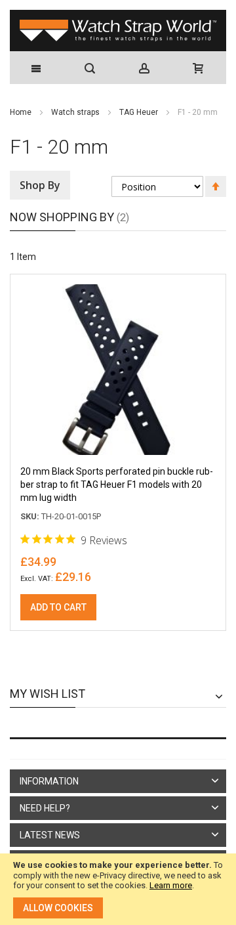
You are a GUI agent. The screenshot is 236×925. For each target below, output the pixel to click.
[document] (118, 889)
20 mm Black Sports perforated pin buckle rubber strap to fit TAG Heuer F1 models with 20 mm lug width (116, 484)
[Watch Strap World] (118, 30)
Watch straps (76, 112)
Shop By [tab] (40, 185)
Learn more (170, 885)
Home (21, 112)
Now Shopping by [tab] (62, 217)
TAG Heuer (139, 112)
